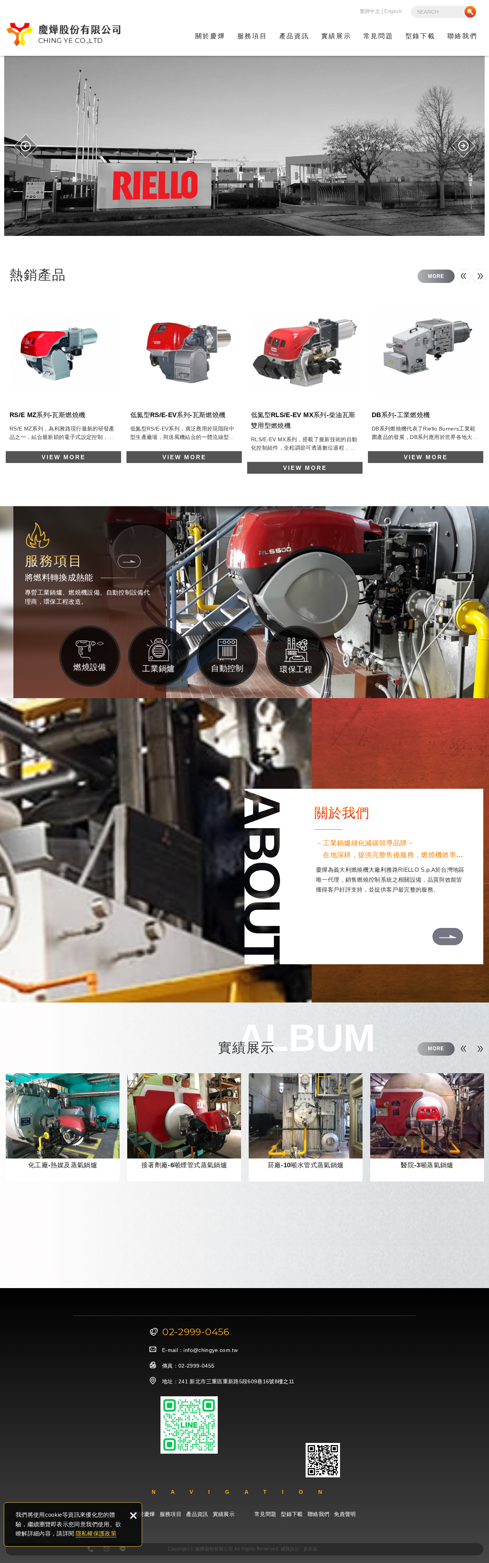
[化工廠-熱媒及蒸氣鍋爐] (63, 1127)
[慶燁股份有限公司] (63, 34)
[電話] (90, 1549)
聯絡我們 (462, 36)
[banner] (244, 146)
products (436, 276)
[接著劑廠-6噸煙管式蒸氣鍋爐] (184, 1127)
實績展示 (336, 36)
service (129, 561)
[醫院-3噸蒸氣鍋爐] (427, 1127)
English (393, 11)
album (436, 1048)
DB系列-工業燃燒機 (425, 378)
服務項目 (252, 36)
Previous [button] (25, 145)
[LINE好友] (123, 1549)
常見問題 (378, 36)
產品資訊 (294, 36)
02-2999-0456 (195, 1332)
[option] (244, 146)
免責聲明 (345, 1514)
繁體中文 (370, 11)
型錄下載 (420, 36)
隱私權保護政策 (96, 1533)
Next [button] (463, 145)
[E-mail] (106, 1549)
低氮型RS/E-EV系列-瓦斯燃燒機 (184, 378)
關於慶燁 (210, 36)
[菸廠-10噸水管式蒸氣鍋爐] (306, 1127)
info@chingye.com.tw (210, 1350)
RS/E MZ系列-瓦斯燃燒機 (63, 378)
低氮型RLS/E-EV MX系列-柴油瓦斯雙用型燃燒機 (305, 384)
